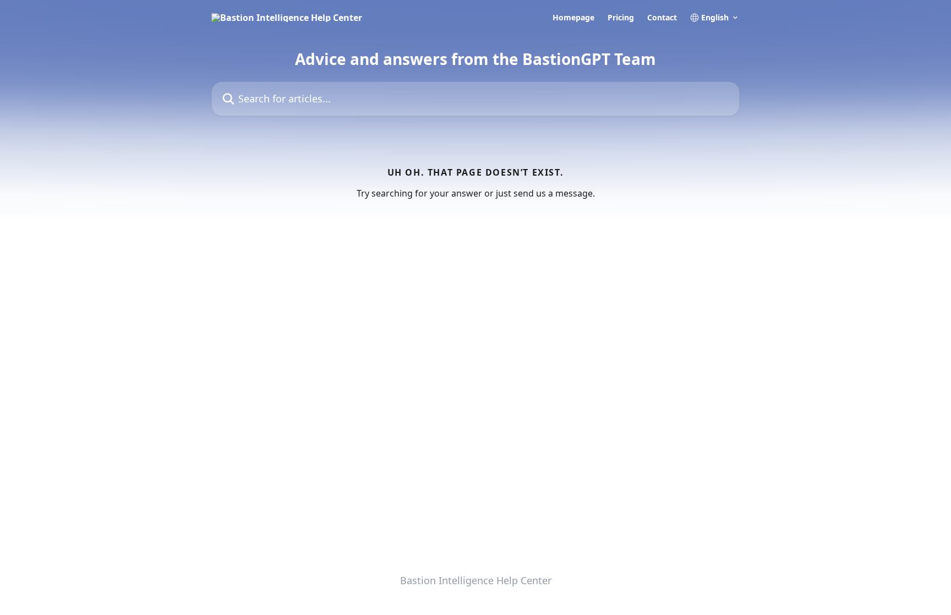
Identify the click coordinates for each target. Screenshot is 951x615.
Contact (662, 17)
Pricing (621, 17)
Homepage (573, 17)
